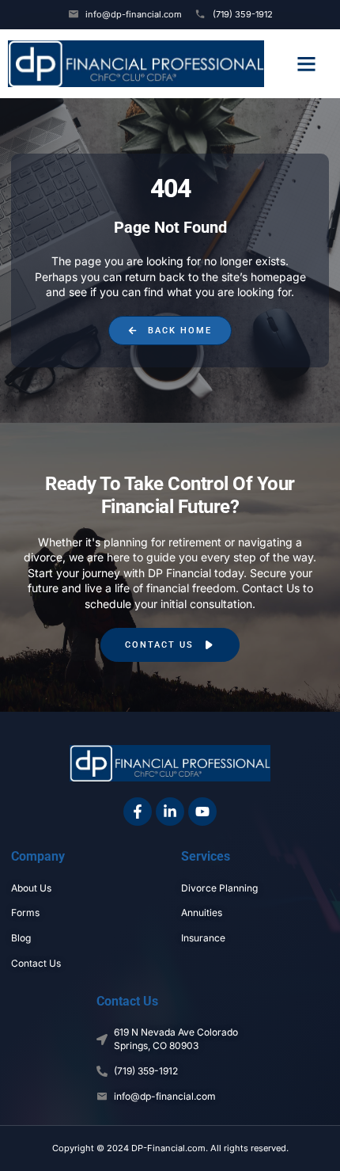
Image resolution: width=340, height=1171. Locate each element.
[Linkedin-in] (170, 811)
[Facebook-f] (137, 811)
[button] (306, 64)
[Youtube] (202, 811)
